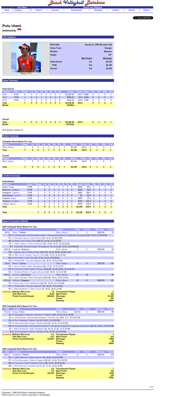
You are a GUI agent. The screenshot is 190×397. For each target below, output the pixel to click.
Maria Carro (20, 241)
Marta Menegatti (36, 277)
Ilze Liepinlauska (32, 283)
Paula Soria (31, 241)
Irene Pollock (36, 238)
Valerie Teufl (34, 320)
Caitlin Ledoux (20, 244)
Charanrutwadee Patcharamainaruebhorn (32, 326)
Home (6, 10)
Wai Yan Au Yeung (23, 255)
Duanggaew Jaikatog (24, 315)
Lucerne (17, 195)
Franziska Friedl (21, 269)
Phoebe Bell (19, 261)
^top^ (151, 387)
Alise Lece (19, 283)
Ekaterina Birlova (21, 272)
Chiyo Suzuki (35, 289)
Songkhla (15, 201)
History (146, 10)
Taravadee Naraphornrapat (25, 246)
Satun (13, 198)
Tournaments (76, 10)
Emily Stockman (35, 244)
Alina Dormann (20, 366)
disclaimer (16, 395)
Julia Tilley (29, 258)
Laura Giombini (20, 277)
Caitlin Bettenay (21, 357)
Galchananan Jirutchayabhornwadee (30, 235)
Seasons (55, 10)
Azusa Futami (20, 266)
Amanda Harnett (35, 366)
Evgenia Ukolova (38, 272)
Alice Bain (19, 258)
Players (39, 10)
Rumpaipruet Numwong (48, 246)
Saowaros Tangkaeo (43, 315)
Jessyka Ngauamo (34, 261)
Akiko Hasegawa (35, 266)
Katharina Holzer (37, 363)
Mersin (13, 204)
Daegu (11, 187)
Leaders (115, 10)
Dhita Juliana (8, 147)
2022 (4, 100)
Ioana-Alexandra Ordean (25, 323)
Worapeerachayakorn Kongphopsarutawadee (67, 235)
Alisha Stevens (35, 357)
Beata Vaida (42, 323)
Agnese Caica (20, 252)
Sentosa (15, 193)
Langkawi (15, 190)
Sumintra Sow (54, 317)
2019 (4, 97)
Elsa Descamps (21, 360)
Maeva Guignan (37, 360)
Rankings (98, 10)
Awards (131, 10)
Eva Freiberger (21, 320)
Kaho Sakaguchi (37, 329)
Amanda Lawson (22, 238)
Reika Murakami (21, 289)
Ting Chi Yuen (38, 255)
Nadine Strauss (36, 269)
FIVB (29, 73)
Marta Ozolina (34, 252)
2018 (4, 94)
